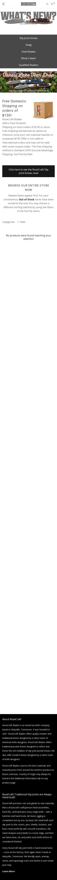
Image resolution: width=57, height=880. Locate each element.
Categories (8, 222)
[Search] (47, 4)
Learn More (8, 871)
